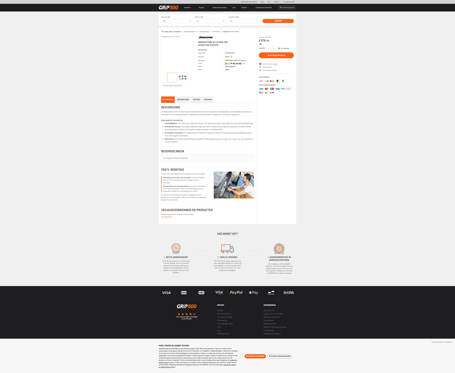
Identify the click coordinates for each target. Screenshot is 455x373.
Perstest (220, 310)
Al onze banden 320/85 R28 (172, 86)
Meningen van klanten (249, 2)
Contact (276, 2)
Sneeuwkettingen (220, 8)
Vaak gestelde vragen (225, 324)
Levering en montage (263, 8)
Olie (234, 8)
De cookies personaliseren (279, 356)
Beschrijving (168, 99)
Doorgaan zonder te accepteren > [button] (442, 342)
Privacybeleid (268, 320)
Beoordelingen (183, 99)
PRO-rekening (222, 320)
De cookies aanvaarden (255, 356)
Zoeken (278, 21)
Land (219, 327)
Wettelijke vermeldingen (272, 333)
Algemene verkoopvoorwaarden (275, 327)
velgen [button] (201, 8)
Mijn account (289, 2)
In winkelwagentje (277, 55)
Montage (196, 99)
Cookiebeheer (269, 330)
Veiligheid (208, 99)
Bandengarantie (223, 333)
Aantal (262, 48)
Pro (269, 2)
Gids (218, 330)
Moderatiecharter (270, 324)
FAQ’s (262, 2)
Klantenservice (269, 310)
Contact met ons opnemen (273, 314)
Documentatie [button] (166, 217)
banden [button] (187, 8)
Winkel (244, 8)
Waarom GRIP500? (224, 314)
